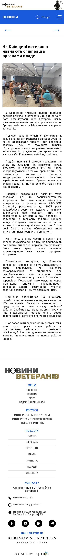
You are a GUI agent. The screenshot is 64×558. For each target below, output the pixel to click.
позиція (32, 466)
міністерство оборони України (32, 415)
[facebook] (11, 524)
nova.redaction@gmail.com (27, 504)
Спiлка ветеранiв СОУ (32, 423)
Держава (31, 442)
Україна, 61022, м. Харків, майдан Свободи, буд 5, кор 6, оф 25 (30, 513)
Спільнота (32, 473)
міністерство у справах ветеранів (32, 419)
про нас (31, 394)
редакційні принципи (32, 402)
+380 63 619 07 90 (23, 497)
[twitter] (38, 524)
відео (32, 398)
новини (10, 17)
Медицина (32, 448)
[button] (61, 3)
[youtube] (25, 524)
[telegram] (52, 524)
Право (32, 454)
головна (32, 390)
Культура (32, 460)
